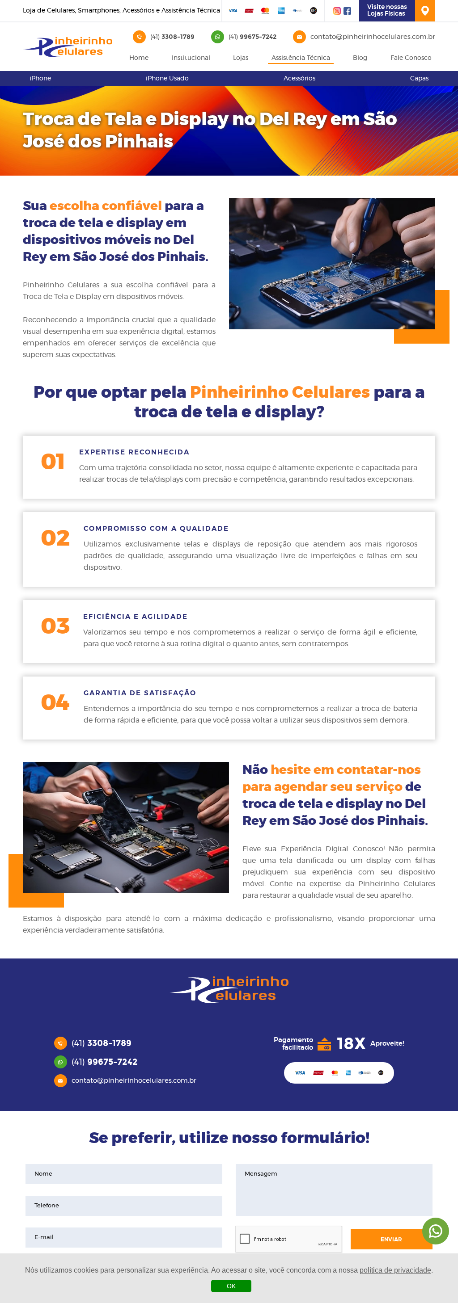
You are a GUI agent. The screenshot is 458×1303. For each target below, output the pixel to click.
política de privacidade (395, 1270)
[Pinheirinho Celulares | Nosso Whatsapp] (435, 1231)
